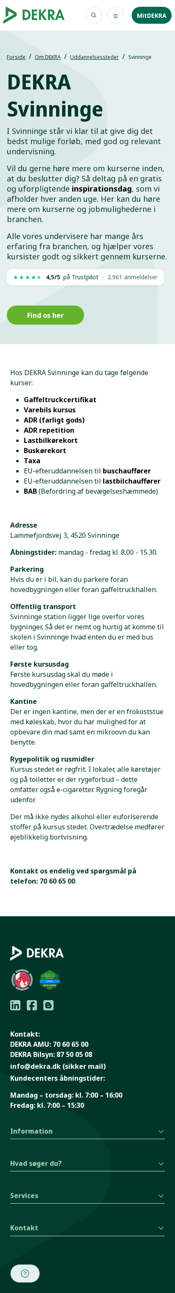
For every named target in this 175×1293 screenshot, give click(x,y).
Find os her (45, 315)
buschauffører (127, 470)
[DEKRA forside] (34, 15)
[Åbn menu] (115, 15)
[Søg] (93, 15)
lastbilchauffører (132, 481)
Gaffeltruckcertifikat (60, 399)
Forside (16, 57)
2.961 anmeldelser (132, 277)
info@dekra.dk (35, 1066)
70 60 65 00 (70, 1044)
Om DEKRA (48, 57)
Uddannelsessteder (94, 57)
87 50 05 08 (74, 1054)
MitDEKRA (152, 15)
